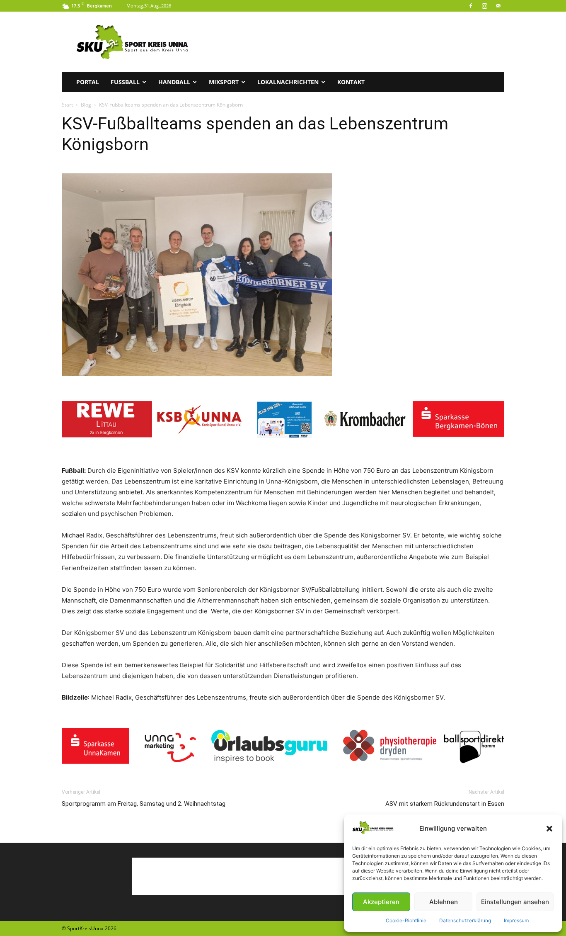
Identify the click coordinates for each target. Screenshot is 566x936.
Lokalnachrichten (288, 82)
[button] (549, 828)
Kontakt (351, 82)
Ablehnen (443, 902)
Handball (174, 82)
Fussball (125, 82)
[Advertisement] (353, 42)
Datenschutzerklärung (465, 920)
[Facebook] (470, 6)
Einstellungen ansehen (515, 902)
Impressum (516, 920)
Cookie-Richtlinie (406, 920)
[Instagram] (484, 6)
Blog (86, 104)
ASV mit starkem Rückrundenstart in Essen (444, 803)
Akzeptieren (381, 902)
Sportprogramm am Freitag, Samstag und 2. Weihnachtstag (143, 803)
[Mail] (498, 6)
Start (67, 104)
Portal (87, 82)
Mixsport (224, 82)
